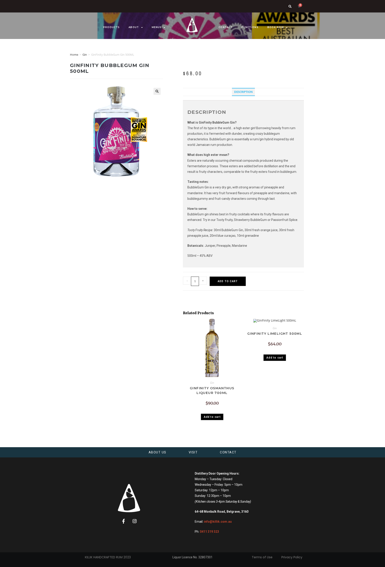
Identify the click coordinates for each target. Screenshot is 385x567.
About (134, 27)
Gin (84, 55)
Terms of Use (262, 557)
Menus (157, 27)
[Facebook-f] (123, 521)
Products (111, 27)
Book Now (275, 27)
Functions (250, 27)
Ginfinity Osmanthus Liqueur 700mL (212, 390)
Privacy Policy (291, 557)
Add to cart (228, 281)
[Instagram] (134, 521)
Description (243, 92)
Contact (226, 27)
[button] (289, 6)
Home (74, 55)
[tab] (243, 92)
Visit (193, 452)
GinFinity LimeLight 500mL (274, 334)
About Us (157, 452)
